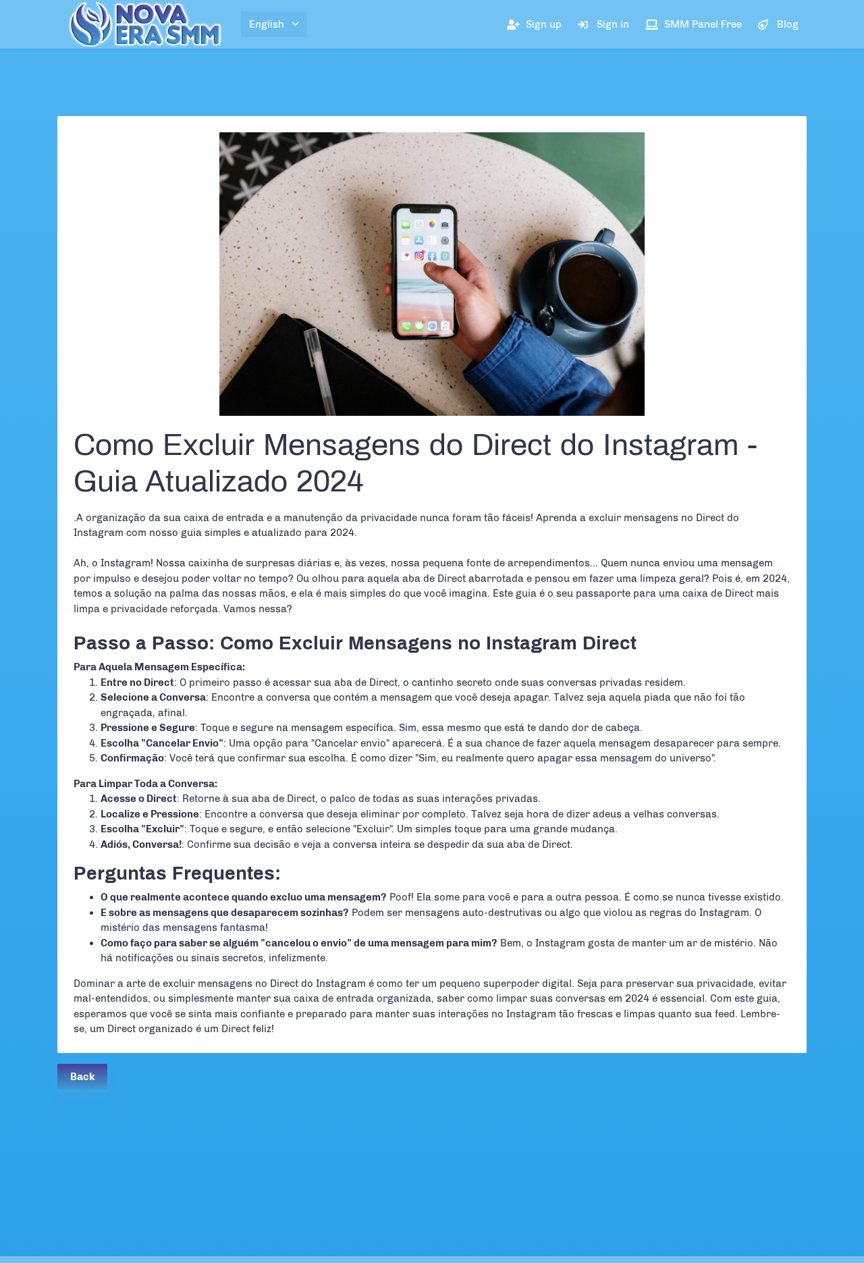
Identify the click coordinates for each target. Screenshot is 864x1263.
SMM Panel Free (703, 24)
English (266, 24)
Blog (788, 24)
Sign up (544, 24)
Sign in (613, 24)
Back (82, 1077)
